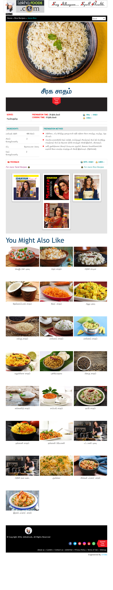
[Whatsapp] (93, 543)
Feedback (14, 162)
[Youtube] (89, 543)
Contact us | (59, 550)
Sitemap (103, 550)
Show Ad (9, 14)
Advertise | (69, 550)
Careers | (50, 550)
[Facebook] (70, 543)
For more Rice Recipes (93, 167)
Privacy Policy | (81, 550)
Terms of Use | (93, 550)
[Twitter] (75, 543)
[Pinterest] (79, 543)
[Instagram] (84, 543)
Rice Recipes (20, 18)
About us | (41, 550)
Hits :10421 (89, 162)
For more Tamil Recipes (16, 167)
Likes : (101, 162)
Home (10, 18)
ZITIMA (104, 554)
